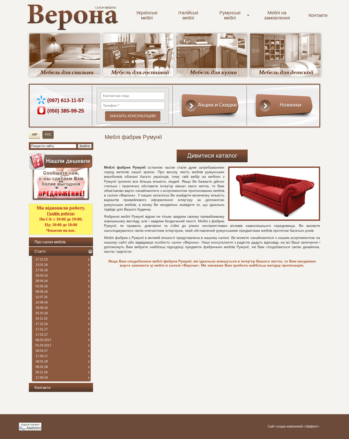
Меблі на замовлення (277, 15)
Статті (39, 251)
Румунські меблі (229, 15)
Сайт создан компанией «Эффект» (293, 426)
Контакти (318, 15)
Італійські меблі (188, 15)
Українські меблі (146, 15)
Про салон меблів (50, 242)
